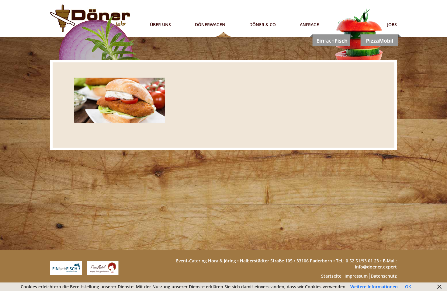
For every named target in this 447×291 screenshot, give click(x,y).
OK (408, 286)
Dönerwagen (210, 24)
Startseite (331, 276)
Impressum (356, 276)
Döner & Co (262, 24)
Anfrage (309, 24)
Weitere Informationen (374, 286)
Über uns (160, 24)
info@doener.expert (376, 267)
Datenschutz (384, 276)
